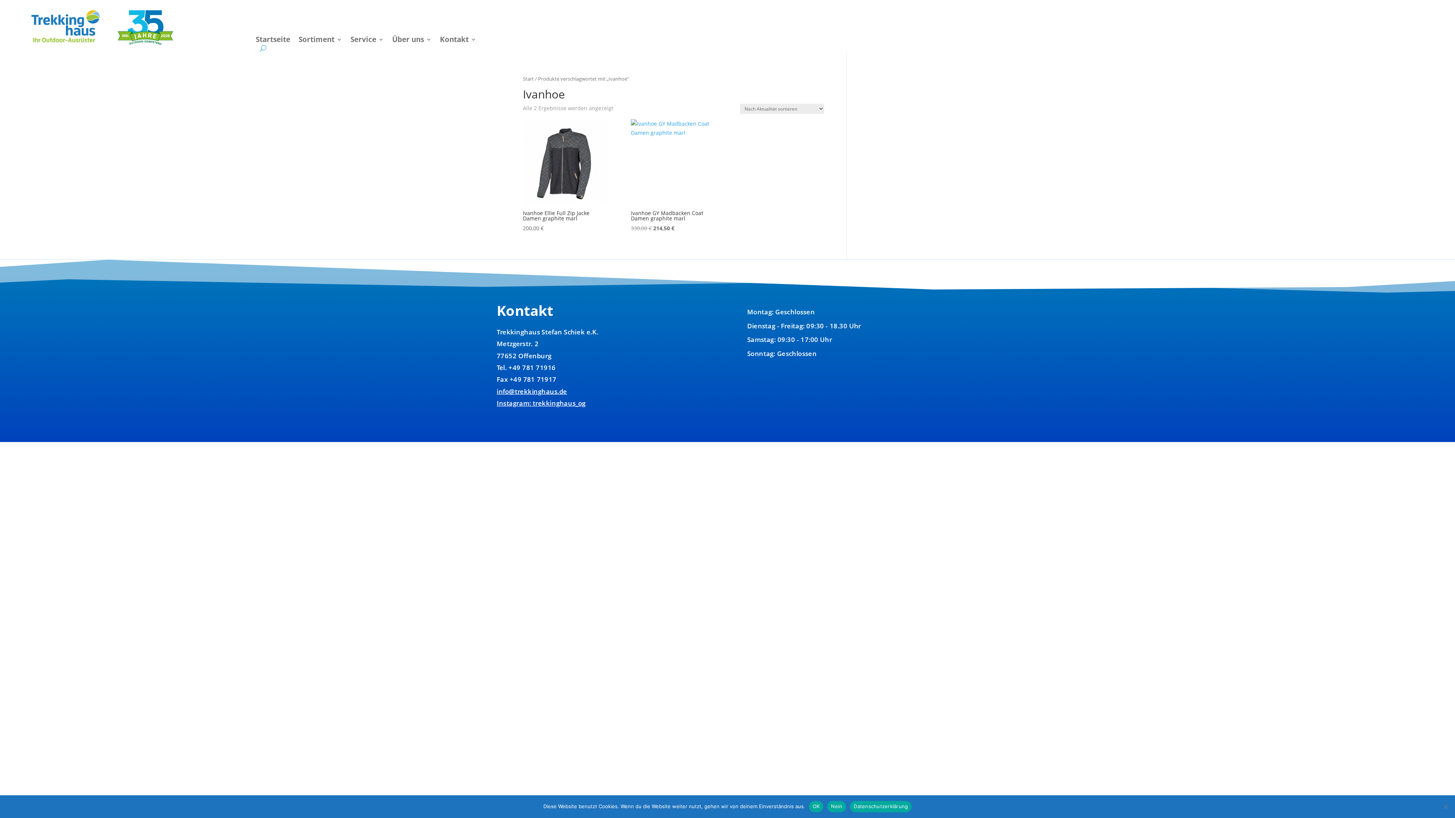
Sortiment (317, 40)
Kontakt (454, 40)
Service (363, 40)
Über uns (408, 40)
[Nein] (1445, 806)
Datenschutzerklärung (881, 806)
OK (816, 806)
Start (528, 78)
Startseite (273, 40)
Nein (836, 806)
